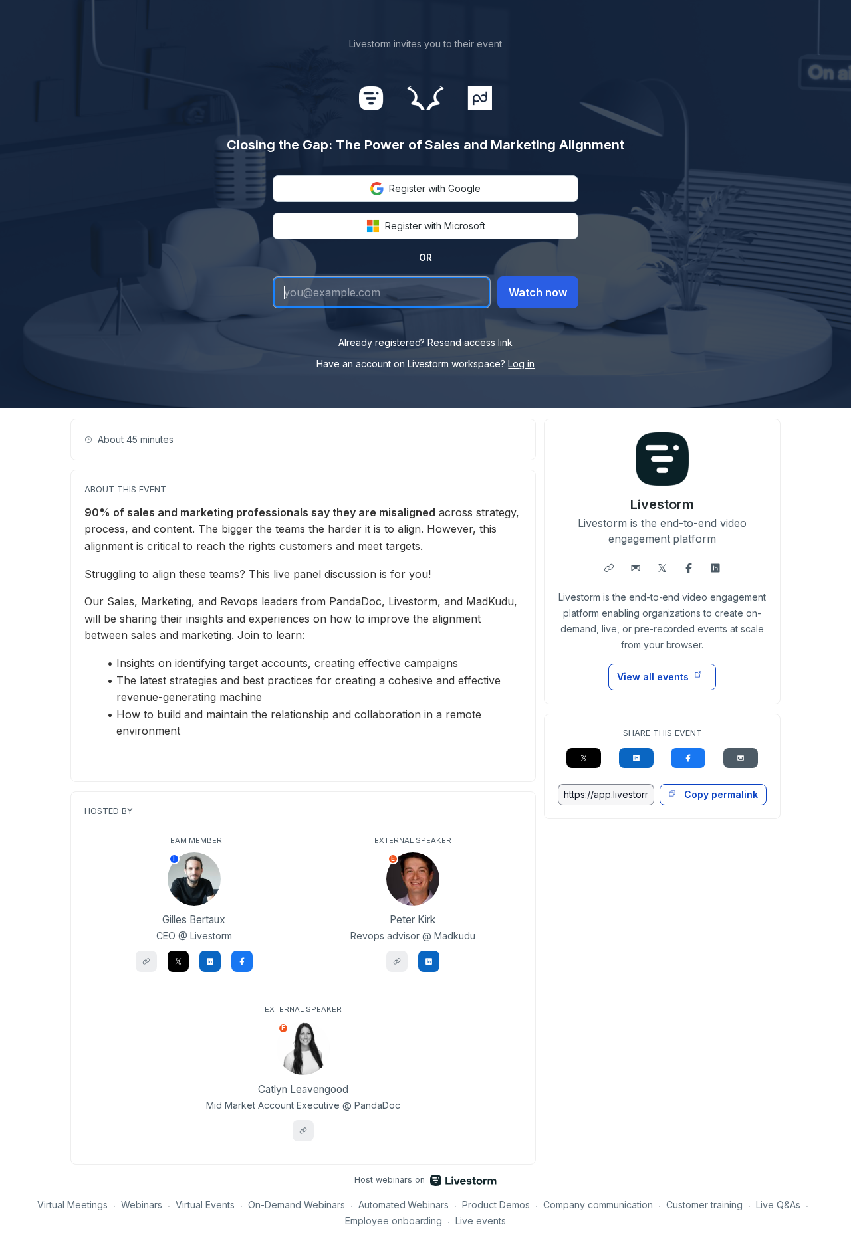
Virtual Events (205, 1204)
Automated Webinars (403, 1204)
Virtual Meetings (72, 1204)
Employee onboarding (394, 1220)
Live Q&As (778, 1204)
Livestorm (662, 504)
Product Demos (496, 1204)
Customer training (704, 1204)
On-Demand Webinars (296, 1204)
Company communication (598, 1204)
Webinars (141, 1204)
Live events (480, 1220)
